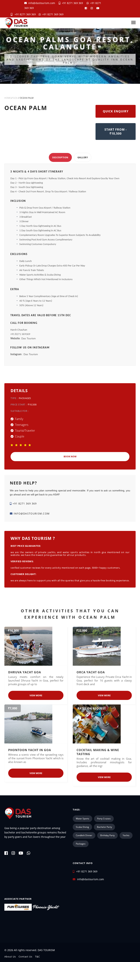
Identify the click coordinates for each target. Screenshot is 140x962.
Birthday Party (107, 835)
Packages (80, 843)
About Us (10, 956)
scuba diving (82, 827)
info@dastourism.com (41, 3)
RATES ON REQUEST (91, 708)
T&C (37, 956)
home (7, 97)
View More (36, 695)
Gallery (82, 157)
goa (15, 97)
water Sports (82, 818)
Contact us (25, 956)
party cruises (104, 818)
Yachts (126, 835)
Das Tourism (28, 338)
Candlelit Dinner (84, 835)
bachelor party (104, 827)
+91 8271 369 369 (71, 3)
